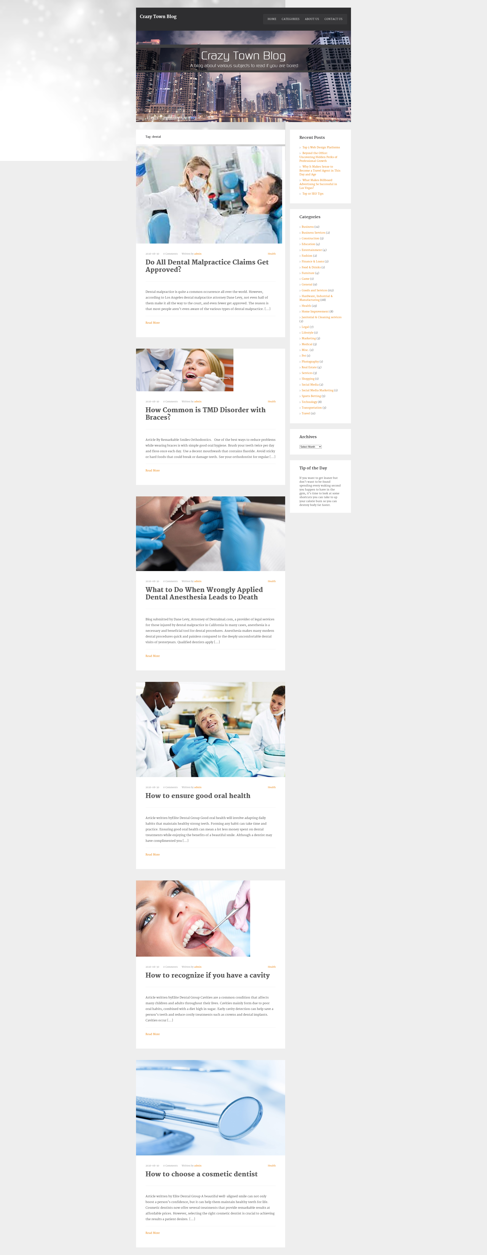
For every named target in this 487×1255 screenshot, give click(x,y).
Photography (310, 361)
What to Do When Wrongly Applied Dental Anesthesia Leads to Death (204, 593)
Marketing (309, 338)
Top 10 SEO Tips (312, 193)
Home (272, 19)
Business (308, 226)
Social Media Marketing (317, 390)
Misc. (305, 350)
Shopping (308, 378)
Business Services (313, 232)
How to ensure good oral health (198, 796)
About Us (312, 19)
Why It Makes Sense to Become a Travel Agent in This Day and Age (319, 170)
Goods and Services (314, 290)
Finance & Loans (313, 261)
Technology (309, 402)
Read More (153, 322)
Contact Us (334, 19)
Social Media (310, 384)
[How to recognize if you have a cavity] (193, 918)
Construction (310, 238)
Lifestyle (308, 332)
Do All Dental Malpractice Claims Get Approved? (207, 266)
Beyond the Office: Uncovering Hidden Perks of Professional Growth (318, 157)
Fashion (307, 255)
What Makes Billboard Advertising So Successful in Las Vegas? (318, 184)
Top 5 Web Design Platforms (321, 147)
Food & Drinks (311, 267)
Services (307, 373)
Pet (304, 355)
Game (306, 278)
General (307, 284)
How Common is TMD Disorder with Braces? (206, 414)
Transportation (312, 407)
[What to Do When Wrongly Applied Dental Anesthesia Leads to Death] (210, 534)
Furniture (308, 273)
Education (308, 244)
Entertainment (312, 250)
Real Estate (309, 367)
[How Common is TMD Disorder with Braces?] (184, 370)
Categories (291, 19)
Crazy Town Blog (158, 16)
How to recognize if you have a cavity (208, 975)
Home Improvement (315, 311)
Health (272, 253)
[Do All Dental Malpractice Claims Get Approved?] (209, 195)
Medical (307, 344)
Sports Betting (311, 396)
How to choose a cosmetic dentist (202, 1174)
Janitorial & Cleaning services (321, 317)
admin (197, 253)
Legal (305, 327)
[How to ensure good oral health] (210, 729)
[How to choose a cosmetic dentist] (210, 1108)
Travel (306, 413)
